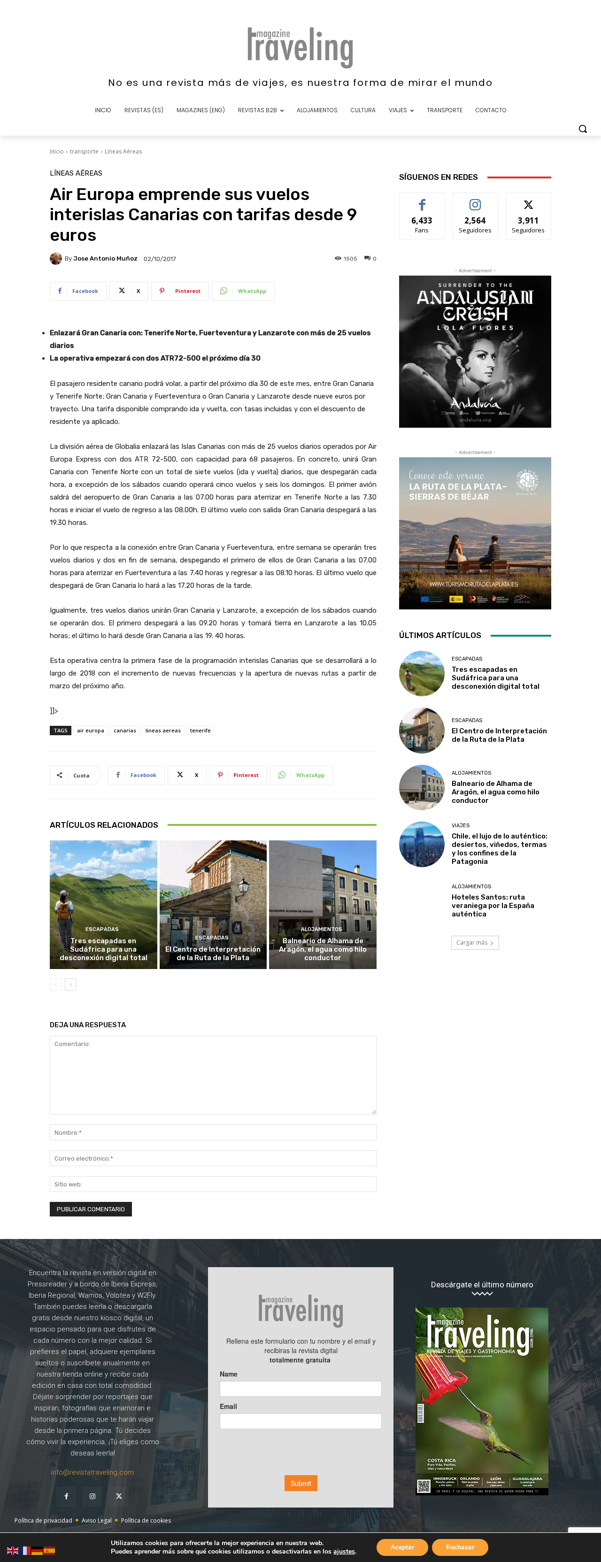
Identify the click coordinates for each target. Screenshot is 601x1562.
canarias (125, 730)
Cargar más (471, 942)
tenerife (200, 730)
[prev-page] (56, 984)
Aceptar (402, 1547)
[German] (37, 1550)
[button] (583, 129)
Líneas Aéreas (123, 151)
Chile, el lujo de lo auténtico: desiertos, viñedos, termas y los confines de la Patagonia (499, 849)
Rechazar (460, 1547)
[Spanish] (50, 1550)
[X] (119, 1497)
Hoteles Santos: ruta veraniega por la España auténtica (493, 905)
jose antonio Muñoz (105, 258)
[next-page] (71, 984)
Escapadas (102, 929)
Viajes (461, 825)
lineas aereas (163, 730)
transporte (84, 151)
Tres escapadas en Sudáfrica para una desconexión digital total (103, 949)
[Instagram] (92, 1497)
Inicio (57, 151)
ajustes (344, 1551)
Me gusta (422, 199)
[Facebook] (66, 1497)
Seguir (475, 199)
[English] (13, 1550)
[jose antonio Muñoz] (57, 259)
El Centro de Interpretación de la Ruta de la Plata (213, 953)
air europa (90, 730)
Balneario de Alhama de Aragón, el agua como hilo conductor (323, 949)
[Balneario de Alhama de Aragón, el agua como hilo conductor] (323, 904)
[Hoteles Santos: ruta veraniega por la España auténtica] (422, 901)
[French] (25, 1550)
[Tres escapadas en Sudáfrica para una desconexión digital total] (103, 904)
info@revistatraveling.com (92, 1472)
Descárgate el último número (482, 1285)
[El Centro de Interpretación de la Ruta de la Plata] (213, 904)
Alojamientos (321, 929)
